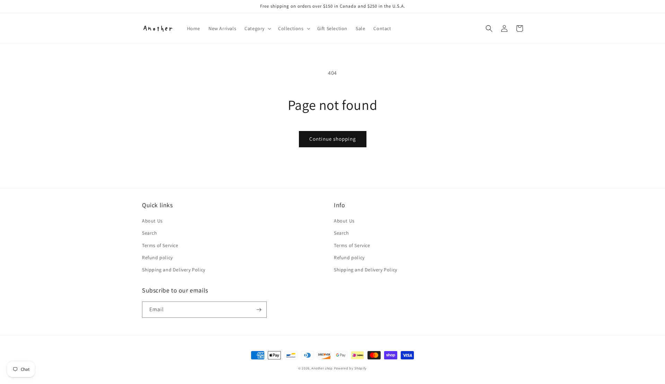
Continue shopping (332, 139)
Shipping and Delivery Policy (173, 270)
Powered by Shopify (350, 368)
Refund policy (157, 257)
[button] (257, 28)
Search (149, 233)
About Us (152, 221)
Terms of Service (160, 245)
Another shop (321, 368)
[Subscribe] (258, 310)
